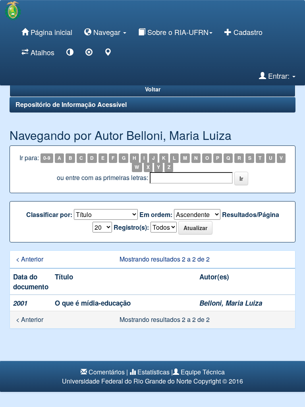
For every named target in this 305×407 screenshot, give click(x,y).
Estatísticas (153, 371)
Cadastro (247, 32)
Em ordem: (155, 214)
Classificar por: (49, 214)
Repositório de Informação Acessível (71, 104)
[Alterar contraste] (69, 53)
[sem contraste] (88, 53)
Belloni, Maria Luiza (230, 303)
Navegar (106, 32)
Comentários (107, 371)
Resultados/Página (250, 214)
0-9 (46, 158)
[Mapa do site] (108, 53)
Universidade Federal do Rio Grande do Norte (127, 381)
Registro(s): (131, 227)
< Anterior (29, 259)
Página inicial (50, 32)
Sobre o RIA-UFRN (176, 32)
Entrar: (278, 75)
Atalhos (41, 52)
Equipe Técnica (203, 371)
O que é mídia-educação (93, 303)
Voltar (152, 89)
